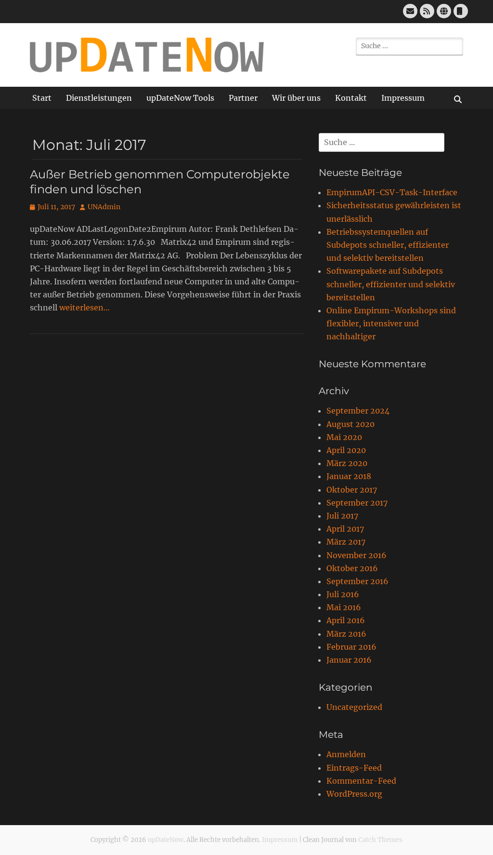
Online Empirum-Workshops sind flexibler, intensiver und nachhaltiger (391, 323)
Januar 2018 (348, 476)
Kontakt (351, 98)
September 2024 (357, 410)
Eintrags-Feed (354, 768)
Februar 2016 (351, 647)
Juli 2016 (342, 594)
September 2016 (357, 581)
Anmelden (346, 754)
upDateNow (165, 840)
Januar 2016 (349, 660)
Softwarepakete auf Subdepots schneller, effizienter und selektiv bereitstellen (390, 284)
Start (42, 98)
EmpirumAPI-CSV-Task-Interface (391, 192)
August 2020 (350, 424)
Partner (243, 98)
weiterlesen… (84, 307)
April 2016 (345, 620)
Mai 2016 (343, 607)
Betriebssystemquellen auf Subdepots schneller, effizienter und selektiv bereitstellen (387, 245)
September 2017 (357, 503)
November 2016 (356, 555)
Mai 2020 (344, 437)
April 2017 (345, 529)
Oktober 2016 (352, 568)
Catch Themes (380, 840)
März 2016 (346, 634)
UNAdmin (104, 206)
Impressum (403, 98)
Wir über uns (296, 98)
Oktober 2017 (351, 489)
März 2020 (346, 463)
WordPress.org (354, 794)
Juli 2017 (342, 516)
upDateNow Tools (180, 98)
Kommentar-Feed (361, 781)
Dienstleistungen (99, 98)
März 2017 (345, 542)
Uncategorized (354, 707)
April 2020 (346, 450)
